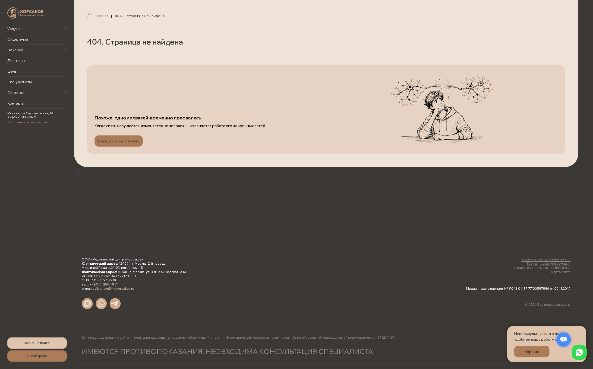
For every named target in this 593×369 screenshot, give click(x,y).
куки (542, 333)
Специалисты (19, 82)
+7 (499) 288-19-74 (22, 117)
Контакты (15, 103)
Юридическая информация (549, 263)
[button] (37, 343)
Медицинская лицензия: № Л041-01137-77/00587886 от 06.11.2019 (518, 288)
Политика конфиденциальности (546, 259)
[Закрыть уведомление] (582, 329)
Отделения (17, 39)
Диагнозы (16, 60)
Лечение (15, 50)
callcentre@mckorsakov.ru (113, 288)
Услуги (13, 28)
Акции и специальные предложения (542, 268)
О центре (16, 92)
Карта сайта (561, 272)
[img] (25, 13)
